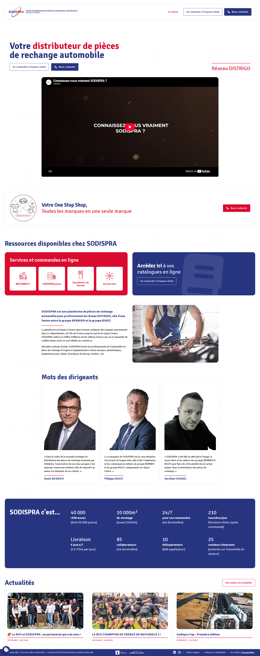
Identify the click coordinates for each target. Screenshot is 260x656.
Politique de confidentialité (214, 652)
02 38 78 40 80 (62, 652)
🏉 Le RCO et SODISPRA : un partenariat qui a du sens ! (44, 634)
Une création (235, 652)
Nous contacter (67, 66)
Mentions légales (193, 652)
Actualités (173, 11)
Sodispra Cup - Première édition (198, 634)
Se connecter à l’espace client (202, 11)
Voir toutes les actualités (239, 582)
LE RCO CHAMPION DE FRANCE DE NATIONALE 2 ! (126, 634)
